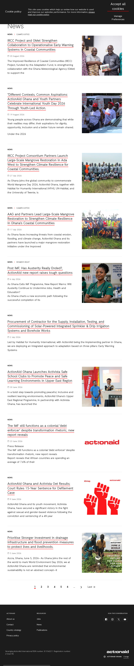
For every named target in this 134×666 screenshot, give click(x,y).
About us (11, 619)
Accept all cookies (118, 6)
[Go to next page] (81, 587)
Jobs (39, 619)
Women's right (23, 262)
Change (126, 657)
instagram (112, 619)
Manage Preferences (118, 18)
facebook (106, 619)
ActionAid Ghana (118, 651)
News (39, 624)
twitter (118, 619)
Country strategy (14, 630)
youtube (124, 619)
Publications (42, 630)
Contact (10, 624)
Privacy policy (13, 635)
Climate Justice (22, 34)
